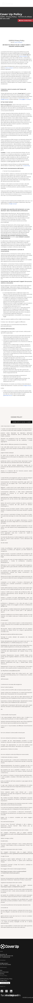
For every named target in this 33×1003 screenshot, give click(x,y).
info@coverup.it (5, 99)
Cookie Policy (26, 165)
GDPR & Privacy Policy (6, 978)
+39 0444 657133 (6, 964)
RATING (2, 974)
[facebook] (2, 990)
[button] (16, 946)
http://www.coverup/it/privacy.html (11, 670)
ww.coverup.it (7, 673)
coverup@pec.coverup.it (25, 99)
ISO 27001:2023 (4, 972)
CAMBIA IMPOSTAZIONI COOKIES (21, 422)
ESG (1, 970)
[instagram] (6, 990)
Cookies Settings (5, 983)
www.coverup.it (18, 42)
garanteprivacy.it (8, 395)
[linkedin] (11, 990)
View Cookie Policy (25, 20)
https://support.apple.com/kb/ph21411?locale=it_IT (13, 886)
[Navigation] (30, 3)
